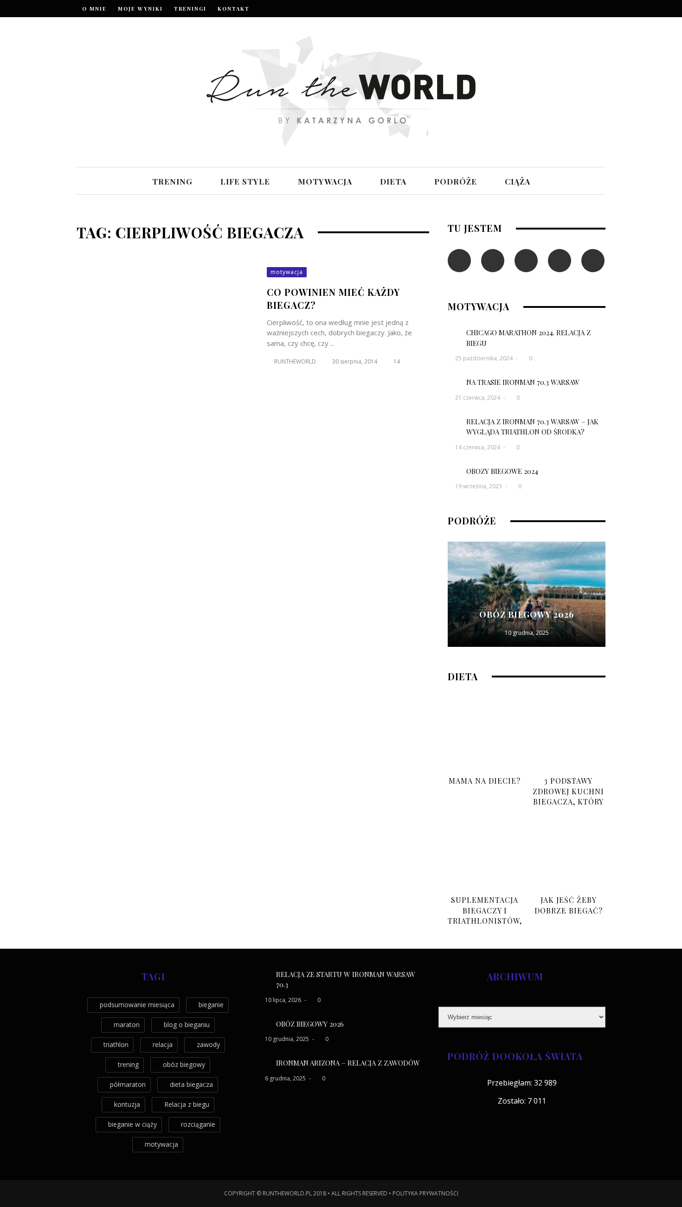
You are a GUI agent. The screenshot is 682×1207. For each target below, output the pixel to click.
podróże (455, 181)
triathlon (116, 1044)
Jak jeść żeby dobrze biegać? (568, 905)
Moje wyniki (140, 8)
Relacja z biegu (186, 1104)
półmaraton (128, 1084)
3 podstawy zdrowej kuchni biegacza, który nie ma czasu (568, 796)
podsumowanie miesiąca (137, 1004)
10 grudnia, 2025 (527, 633)
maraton (127, 1024)
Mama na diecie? (485, 781)
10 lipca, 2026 (283, 1000)
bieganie (211, 1004)
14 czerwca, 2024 (478, 447)
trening (172, 181)
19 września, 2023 (479, 486)
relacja (163, 1044)
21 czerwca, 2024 (478, 398)
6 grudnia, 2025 (286, 1078)
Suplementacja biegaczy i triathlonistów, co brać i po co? (485, 915)
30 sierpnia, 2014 (355, 361)
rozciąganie (198, 1124)
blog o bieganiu (187, 1024)
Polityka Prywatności (425, 1193)
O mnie (94, 8)
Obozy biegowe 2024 (502, 471)
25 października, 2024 (484, 358)
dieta (393, 181)
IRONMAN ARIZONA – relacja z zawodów (348, 1062)
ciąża (517, 181)
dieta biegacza (191, 1084)
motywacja (325, 181)
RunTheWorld (295, 361)
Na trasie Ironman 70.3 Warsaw (522, 382)
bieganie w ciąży (132, 1124)
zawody (208, 1044)
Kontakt (234, 8)
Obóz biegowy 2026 (526, 614)
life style (245, 181)
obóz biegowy (184, 1064)
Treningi (190, 8)
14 (396, 361)
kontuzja (127, 1104)
